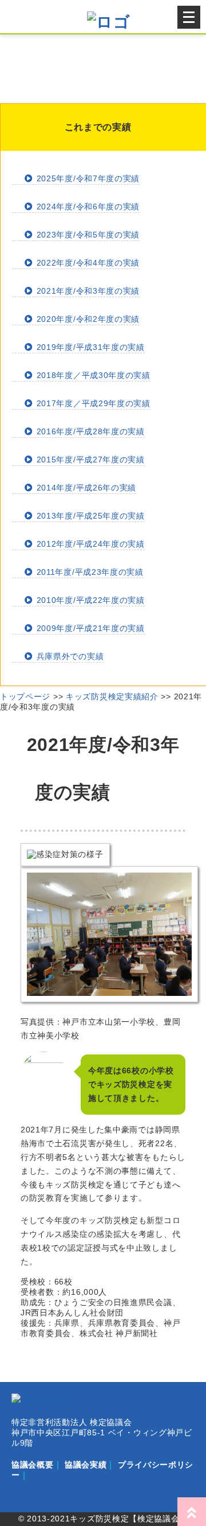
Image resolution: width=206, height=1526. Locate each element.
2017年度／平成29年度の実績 (92, 403)
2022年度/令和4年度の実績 (87, 262)
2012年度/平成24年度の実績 (89, 543)
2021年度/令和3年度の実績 (87, 290)
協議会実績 (86, 1464)
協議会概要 (32, 1464)
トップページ (25, 696)
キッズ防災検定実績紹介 (112, 696)
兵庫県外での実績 (69, 656)
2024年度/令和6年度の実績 (87, 206)
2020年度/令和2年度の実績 (87, 319)
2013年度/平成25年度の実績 (89, 515)
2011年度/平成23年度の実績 (89, 572)
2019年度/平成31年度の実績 (89, 347)
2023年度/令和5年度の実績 (87, 234)
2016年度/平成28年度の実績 (89, 431)
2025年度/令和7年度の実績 (87, 178)
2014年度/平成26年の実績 (85, 487)
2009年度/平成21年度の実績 (89, 628)
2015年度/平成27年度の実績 (89, 459)
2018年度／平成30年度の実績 (92, 375)
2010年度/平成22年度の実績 (89, 600)
